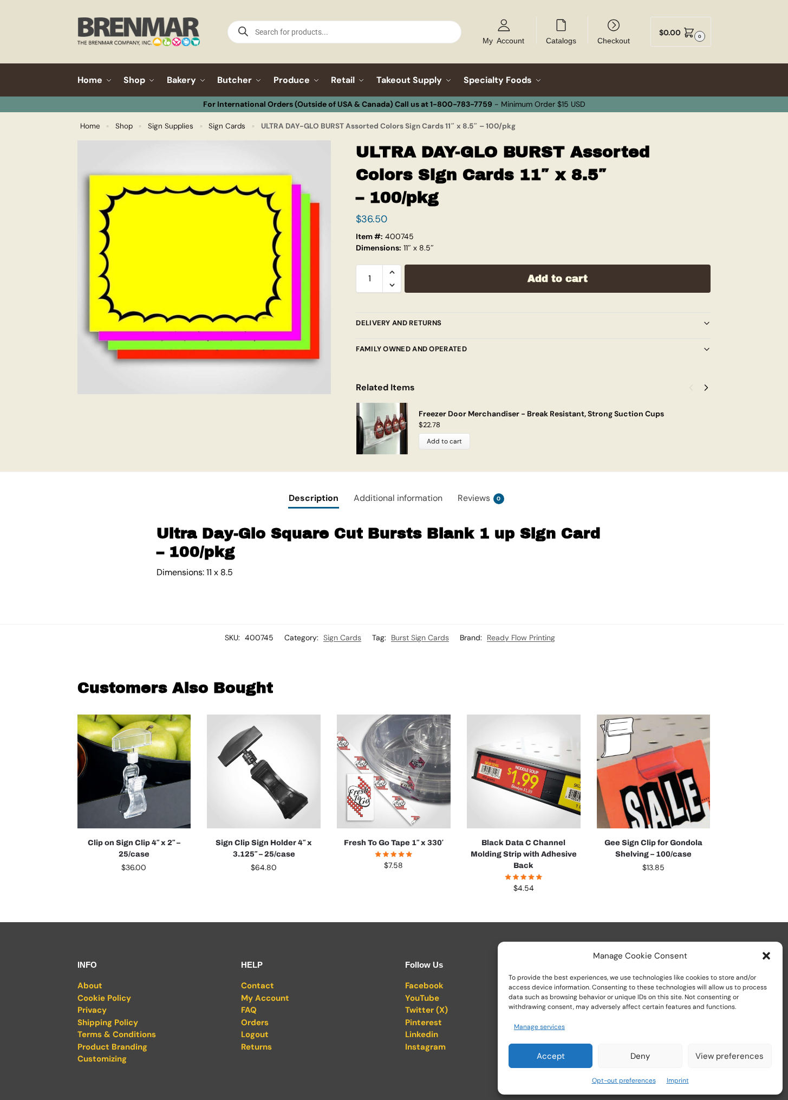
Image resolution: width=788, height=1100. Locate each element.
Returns (256, 1046)
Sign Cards (227, 126)
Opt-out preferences (624, 1080)
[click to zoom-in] (204, 267)
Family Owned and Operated (411, 348)
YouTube (422, 998)
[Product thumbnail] (387, 428)
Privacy (92, 1010)
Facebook (424, 985)
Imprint (678, 1080)
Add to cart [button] (134, 891)
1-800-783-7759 (461, 104)
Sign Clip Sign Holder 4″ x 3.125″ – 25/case (264, 848)
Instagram (425, 1046)
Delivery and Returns (398, 322)
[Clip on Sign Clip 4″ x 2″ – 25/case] (134, 771)
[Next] (706, 387)
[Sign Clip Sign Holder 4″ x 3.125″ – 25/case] (264, 771)
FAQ (249, 1010)
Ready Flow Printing (521, 637)
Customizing (102, 1058)
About (89, 985)
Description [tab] (313, 498)
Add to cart (557, 278)
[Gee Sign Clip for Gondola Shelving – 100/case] (654, 771)
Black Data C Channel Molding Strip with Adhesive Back (524, 854)
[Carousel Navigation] (695, 387)
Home (90, 126)
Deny (640, 1056)
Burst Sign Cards (420, 637)
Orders (255, 1022)
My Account (503, 40)
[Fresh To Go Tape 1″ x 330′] (394, 771)
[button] (766, 955)
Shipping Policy (107, 1022)
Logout (255, 1034)
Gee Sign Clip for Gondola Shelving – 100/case (653, 848)
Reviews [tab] (479, 498)
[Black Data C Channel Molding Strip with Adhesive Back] (524, 771)
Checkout (613, 40)
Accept (551, 1056)
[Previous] (691, 387)
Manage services (539, 1026)
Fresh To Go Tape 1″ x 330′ (393, 843)
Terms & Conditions (116, 1034)
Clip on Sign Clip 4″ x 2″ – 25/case (134, 848)
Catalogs (561, 40)
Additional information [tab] (398, 498)
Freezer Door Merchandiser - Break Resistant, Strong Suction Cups (541, 414)
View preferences (729, 1056)
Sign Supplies (170, 126)
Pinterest (423, 1022)
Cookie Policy (104, 998)
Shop (124, 126)
